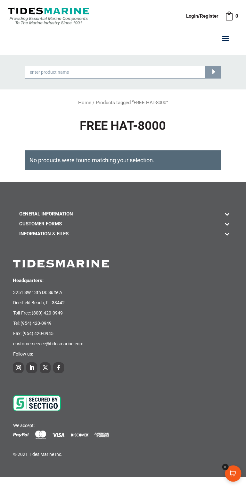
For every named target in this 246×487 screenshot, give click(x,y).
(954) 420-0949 (36, 323)
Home (84, 102)
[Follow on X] (45, 367)
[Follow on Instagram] (18, 367)
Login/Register (202, 16)
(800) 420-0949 (47, 312)
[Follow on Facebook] (58, 367)
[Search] (213, 72)
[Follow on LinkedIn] (31, 367)
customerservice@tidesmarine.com (48, 343)
